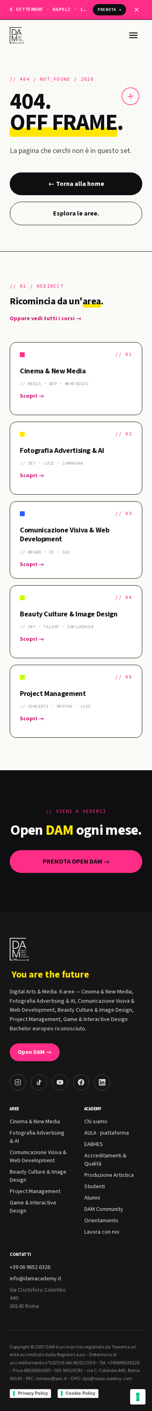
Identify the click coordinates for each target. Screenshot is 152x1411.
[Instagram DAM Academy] (18, 1082)
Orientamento (101, 1221)
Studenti (94, 1187)
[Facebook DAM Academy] (81, 1082)
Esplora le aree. (76, 213)
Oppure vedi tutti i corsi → (45, 319)
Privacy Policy (33, 1393)
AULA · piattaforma (106, 1133)
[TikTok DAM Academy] (39, 1082)
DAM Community (103, 1209)
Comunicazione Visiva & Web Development (38, 1156)
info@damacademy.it (35, 1279)
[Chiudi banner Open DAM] (136, 9)
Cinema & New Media (35, 1122)
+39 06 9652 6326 (30, 1267)
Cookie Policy (80, 1393)
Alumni (92, 1198)
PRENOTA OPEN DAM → (76, 861)
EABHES (93, 1144)
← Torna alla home (76, 183)
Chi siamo (95, 1122)
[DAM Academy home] (18, 35)
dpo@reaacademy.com (107, 1378)
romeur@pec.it (51, 1378)
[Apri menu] (133, 35)
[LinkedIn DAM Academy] (102, 1082)
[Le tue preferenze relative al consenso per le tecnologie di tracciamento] (138, 1397)
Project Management (35, 1191)
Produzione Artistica (109, 1175)
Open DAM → (34, 1052)
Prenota (109, 9)
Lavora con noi (101, 1232)
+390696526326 (123, 1362)
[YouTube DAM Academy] (60, 1082)
